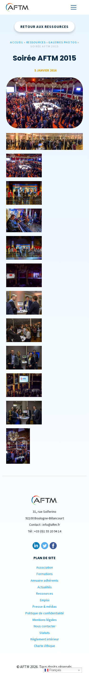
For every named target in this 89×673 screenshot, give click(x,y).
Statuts (44, 633)
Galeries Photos (62, 42)
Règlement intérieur (44, 639)
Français (54, 670)
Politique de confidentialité (44, 613)
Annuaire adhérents (44, 580)
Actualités (44, 587)
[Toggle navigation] (73, 7)
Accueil (16, 42)
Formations (45, 574)
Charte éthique (44, 646)
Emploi (44, 600)
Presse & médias (45, 606)
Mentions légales (45, 620)
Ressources (36, 42)
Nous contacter (45, 626)
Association (44, 567)
